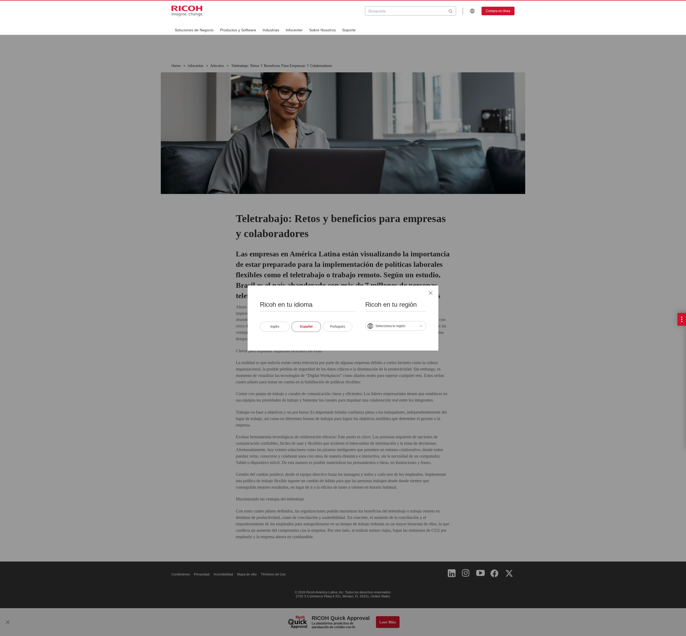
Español (306, 326)
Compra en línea (498, 11)
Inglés (274, 326)
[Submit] (451, 11)
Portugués (337, 326)
